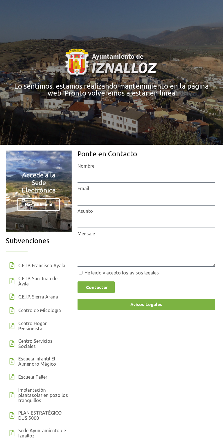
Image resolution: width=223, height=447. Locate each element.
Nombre (86, 165)
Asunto (85, 211)
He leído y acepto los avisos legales (121, 272)
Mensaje (86, 233)
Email (83, 188)
